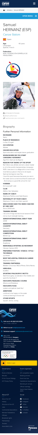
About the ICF (6, 399)
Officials (4, 415)
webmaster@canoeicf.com (23, 331)
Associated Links (7, 426)
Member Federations (8, 412)
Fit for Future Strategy (9, 378)
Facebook (25, 399)
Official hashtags (25, 386)
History (4, 401)
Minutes (4, 375)
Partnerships (6, 421)
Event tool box (24, 378)
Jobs (3, 407)
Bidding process (25, 375)
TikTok (24, 404)
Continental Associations (9, 410)
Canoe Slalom (11, 34)
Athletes (9, 10)
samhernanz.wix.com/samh (15, 118)
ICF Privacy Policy (7, 381)
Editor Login (11, 363)
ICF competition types (27, 373)
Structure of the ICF (8, 404)
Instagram (25, 401)
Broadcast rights (7, 418)
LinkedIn (25, 412)
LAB (29, 430)
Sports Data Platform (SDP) (26, 390)
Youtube (25, 407)
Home (4, 10)
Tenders (4, 423)
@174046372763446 (12, 113)
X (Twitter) (25, 410)
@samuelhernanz (11, 116)
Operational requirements (28, 381)
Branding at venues (26, 384)
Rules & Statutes (7, 373)
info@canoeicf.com (19, 327)
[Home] (5, 4)
